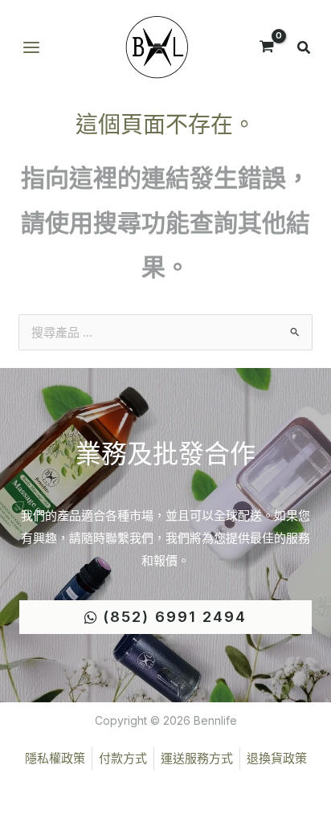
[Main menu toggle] (31, 48)
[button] (304, 49)
